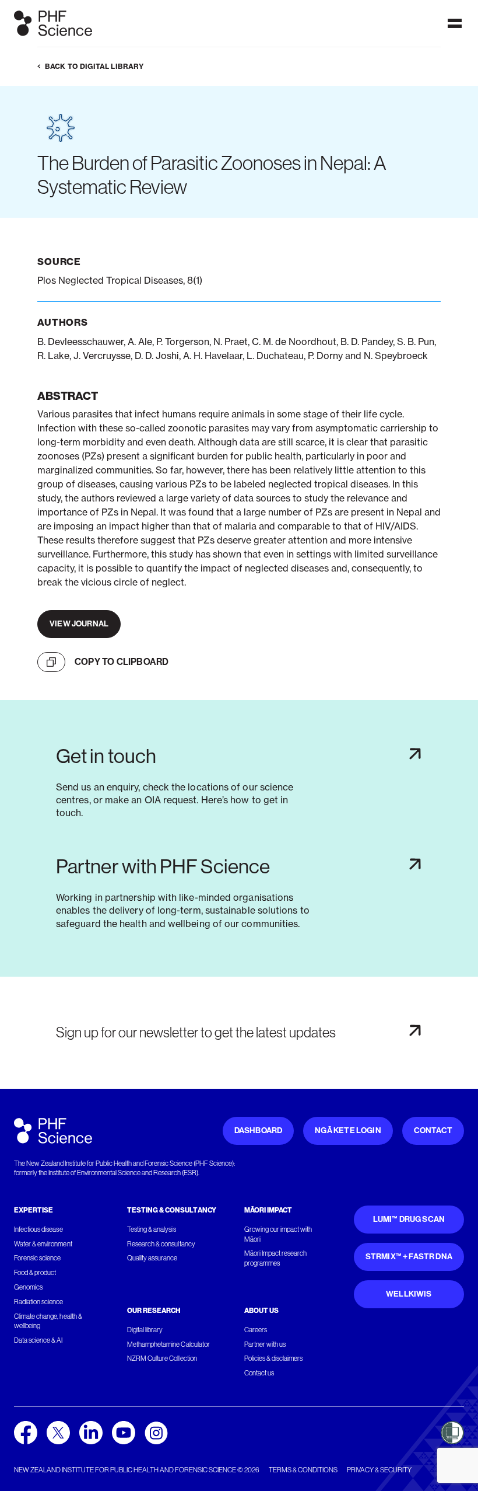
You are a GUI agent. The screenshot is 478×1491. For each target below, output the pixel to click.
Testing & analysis (151, 1229)
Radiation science (39, 1302)
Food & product (35, 1273)
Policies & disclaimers (273, 1358)
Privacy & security (379, 1470)
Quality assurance (152, 1258)
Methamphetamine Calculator (168, 1344)
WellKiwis (409, 1294)
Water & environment (43, 1244)
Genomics (28, 1287)
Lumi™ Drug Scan (409, 1219)
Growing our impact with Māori (278, 1234)
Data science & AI (38, 1340)
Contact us (259, 1373)
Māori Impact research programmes (275, 1258)
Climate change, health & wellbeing (48, 1321)
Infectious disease (38, 1229)
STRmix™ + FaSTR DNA (408, 1257)
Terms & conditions (303, 1470)
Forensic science (37, 1258)
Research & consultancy (161, 1244)
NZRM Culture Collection (162, 1358)
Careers (255, 1330)
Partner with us (265, 1344)
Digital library (145, 1330)
